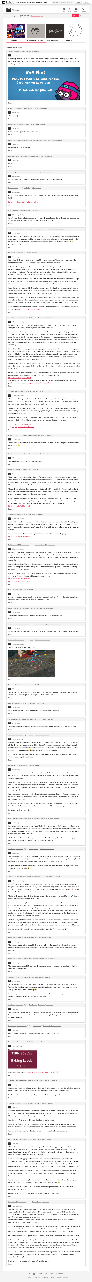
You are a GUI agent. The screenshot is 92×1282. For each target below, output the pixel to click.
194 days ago (16, 215)
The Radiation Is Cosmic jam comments (18, 229)
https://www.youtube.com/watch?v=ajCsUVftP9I (43, 1072)
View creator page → (37, 16)
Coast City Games (34, 453)
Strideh (37, 624)
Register (86, 2)
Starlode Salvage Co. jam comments (17, 391)
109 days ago (16, 176)
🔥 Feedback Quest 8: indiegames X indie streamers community (24, 719)
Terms (52, 1277)
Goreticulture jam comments (15, 435)
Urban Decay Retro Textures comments (18, 624)
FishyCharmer (33, 1005)
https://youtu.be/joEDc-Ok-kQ (19, 506)
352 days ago (16, 739)
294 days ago (16, 612)
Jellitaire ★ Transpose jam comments (17, 1080)
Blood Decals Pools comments (16, 640)
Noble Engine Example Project (37, 40)
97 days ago (15, 160)
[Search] (71, 2)
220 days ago (16, 395)
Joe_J (35, 1080)
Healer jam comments (14, 252)
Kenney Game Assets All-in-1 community (19, 608)
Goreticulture (12, 40)
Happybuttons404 (34, 958)
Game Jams (31, 2)
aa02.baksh (27, 188)
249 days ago (16, 594)
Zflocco (31, 735)
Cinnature (31, 937)
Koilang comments (13, 188)
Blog (51, 1274)
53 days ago (15, 128)
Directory (45, 1277)
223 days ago (16, 458)
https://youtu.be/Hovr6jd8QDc (29, 309)
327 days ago (16, 689)
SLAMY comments (13, 210)
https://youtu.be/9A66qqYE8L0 (39, 383)
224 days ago (16, 474)
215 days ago (16, 233)
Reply (10, 103)
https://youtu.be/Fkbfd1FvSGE (23, 427)
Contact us (59, 1274)
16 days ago (15, 112)
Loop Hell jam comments (14, 765)
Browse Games (21, 2)
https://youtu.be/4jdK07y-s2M (19, 581)
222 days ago (16, 439)
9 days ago (15, 55)
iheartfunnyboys (37, 1026)
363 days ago (16, 981)
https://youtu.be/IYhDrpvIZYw (19, 578)
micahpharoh (32, 435)
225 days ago (16, 518)
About (40, 1274)
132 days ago (16, 192)
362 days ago (16, 942)
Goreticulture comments (14, 108)
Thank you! (50, 719)
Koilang (69, 40)
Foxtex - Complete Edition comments (17, 172)
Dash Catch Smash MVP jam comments (18, 545)
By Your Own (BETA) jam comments (17, 818)
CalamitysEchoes (33, 849)
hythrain (31, 977)
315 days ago (16, 644)
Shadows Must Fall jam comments (17, 1202)
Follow (76, 16)
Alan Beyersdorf (39, 229)
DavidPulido (36, 818)
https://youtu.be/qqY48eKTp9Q (19, 536)
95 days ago (15, 144)
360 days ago (16, 822)
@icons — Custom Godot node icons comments (20, 140)
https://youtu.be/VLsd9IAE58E (23, 424)
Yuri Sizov (26, 210)
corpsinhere (30, 108)
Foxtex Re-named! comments (16, 124)
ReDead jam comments (14, 469)
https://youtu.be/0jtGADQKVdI (19, 378)
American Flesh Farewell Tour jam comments (19, 876)
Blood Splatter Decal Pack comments (17, 156)
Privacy (59, 1277)
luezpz (31, 640)
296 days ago (16, 628)
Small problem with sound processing (45, 608)
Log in (78, 2)
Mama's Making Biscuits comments (17, 1026)
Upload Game (42, 2)
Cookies (65, 1277)
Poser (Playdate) (52, 40)
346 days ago (16, 723)
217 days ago (16, 257)
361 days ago (16, 881)
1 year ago (15, 1009)
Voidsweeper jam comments (15, 514)
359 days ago (16, 769)
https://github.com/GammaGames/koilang (23, 202)
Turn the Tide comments (14, 51)
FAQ (46, 1274)
